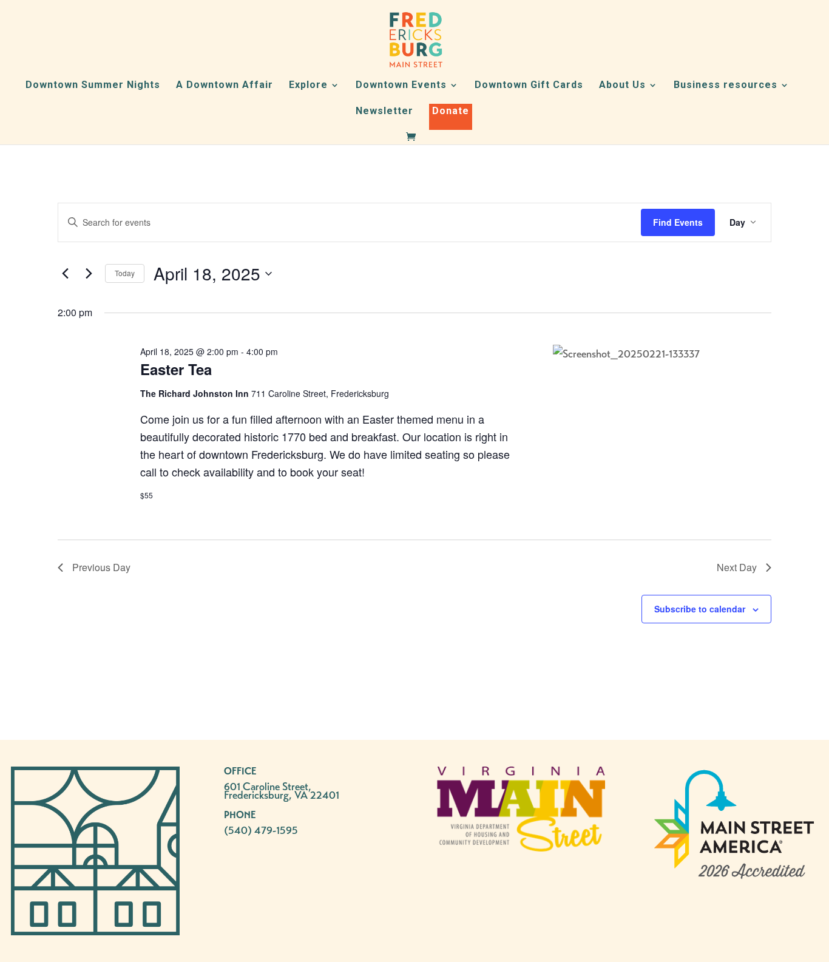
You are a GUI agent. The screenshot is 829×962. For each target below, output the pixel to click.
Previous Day (101, 567)
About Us (622, 85)
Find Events (678, 222)
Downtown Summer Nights (92, 85)
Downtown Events (401, 85)
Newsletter (384, 112)
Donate (450, 111)
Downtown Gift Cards (529, 85)
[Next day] (88, 273)
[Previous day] (65, 273)
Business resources (725, 85)
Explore (308, 85)
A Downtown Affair (224, 85)
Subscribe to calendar (699, 609)
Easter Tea (176, 369)
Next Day (737, 567)
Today (125, 273)
